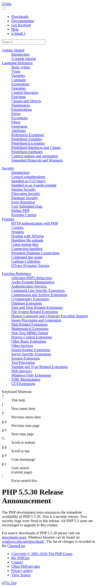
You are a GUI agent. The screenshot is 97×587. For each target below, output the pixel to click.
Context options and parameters (34, 156)
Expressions (20, 84)
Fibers (15, 122)
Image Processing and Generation (36, 320)
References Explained (27, 135)
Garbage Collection (25, 261)
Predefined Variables (26, 139)
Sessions (17, 232)
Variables (18, 76)
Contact (17, 562)
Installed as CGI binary (28, 181)
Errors (15, 114)
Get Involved (21, 25)
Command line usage (27, 257)
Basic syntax (20, 67)
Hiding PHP (20, 211)
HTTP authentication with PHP (34, 223)
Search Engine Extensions (30, 350)
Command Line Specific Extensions (38, 291)
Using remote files (24, 244)
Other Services (22, 346)
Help (15, 29)
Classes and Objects (26, 101)
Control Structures (24, 93)
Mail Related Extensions (29, 324)
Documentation (22, 21)
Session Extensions (25, 358)
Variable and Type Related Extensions (39, 367)
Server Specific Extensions (31, 354)
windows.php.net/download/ (23, 541)
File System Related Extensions (34, 312)
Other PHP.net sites (25, 566)
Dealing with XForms (27, 236)
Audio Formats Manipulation (32, 282)
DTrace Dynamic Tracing (30, 266)
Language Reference (17, 63)
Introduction (20, 54)
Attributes (18, 131)
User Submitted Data (26, 206)
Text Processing (23, 363)
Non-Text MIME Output (29, 333)
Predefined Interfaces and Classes (36, 148)
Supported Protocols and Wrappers (37, 160)
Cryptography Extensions (30, 299)
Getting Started (13, 50)
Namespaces (20, 105)
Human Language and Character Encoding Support (49, 316)
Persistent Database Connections (35, 253)
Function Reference (16, 274)
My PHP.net (20, 558)
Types (15, 71)
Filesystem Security (25, 194)
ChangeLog (16, 546)
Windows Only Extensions (31, 375)
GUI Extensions (23, 384)
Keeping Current (23, 215)
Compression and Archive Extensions (39, 295)
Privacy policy (22, 571)
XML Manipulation (25, 379)
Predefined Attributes (27, 152)
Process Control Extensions (31, 337)
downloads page (14, 537)
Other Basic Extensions (28, 341)
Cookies (17, 228)
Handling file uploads (27, 240)
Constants (18, 80)
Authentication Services (29, 286)
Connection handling (26, 249)
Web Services (21, 371)
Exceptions (19, 118)
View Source (21, 575)
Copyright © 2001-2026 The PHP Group (42, 554)
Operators (18, 88)
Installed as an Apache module (34, 185)
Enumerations (21, 109)
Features (8, 219)
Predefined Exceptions (28, 143)
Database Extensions (26, 303)
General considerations (28, 177)
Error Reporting (23, 202)
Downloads (19, 17)
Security (8, 168)
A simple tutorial (23, 59)
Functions (18, 97)
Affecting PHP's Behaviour (31, 278)
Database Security (24, 198)
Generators (19, 126)
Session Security (23, 189)
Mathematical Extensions (29, 329)
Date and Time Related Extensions (37, 307)
